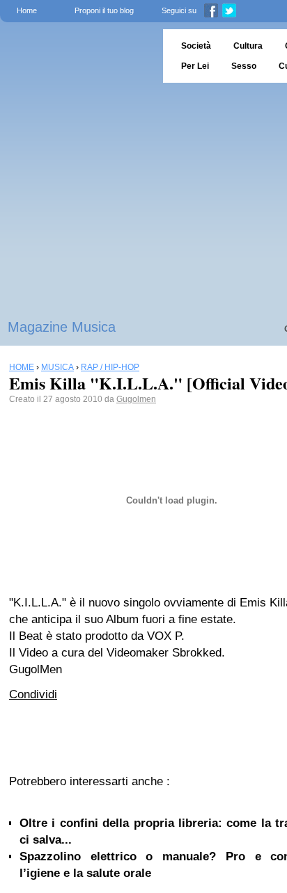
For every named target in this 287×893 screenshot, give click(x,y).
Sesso (243, 66)
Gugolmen (136, 399)
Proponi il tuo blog (104, 10)
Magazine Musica (62, 327)
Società (196, 46)
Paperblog (77, 56)
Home (27, 10)
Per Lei (195, 66)
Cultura (248, 46)
